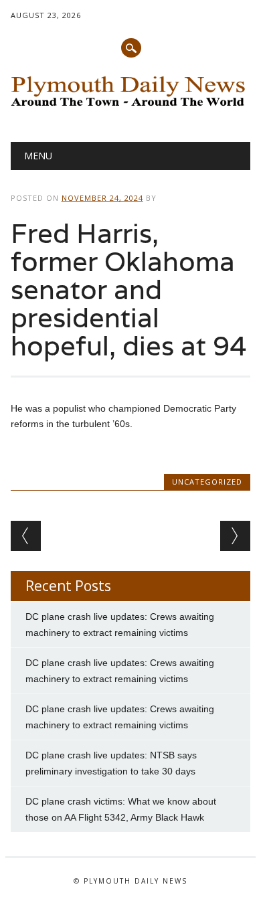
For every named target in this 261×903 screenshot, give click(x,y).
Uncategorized (207, 482)
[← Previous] (26, 536)
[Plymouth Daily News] (131, 107)
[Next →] (235, 536)
